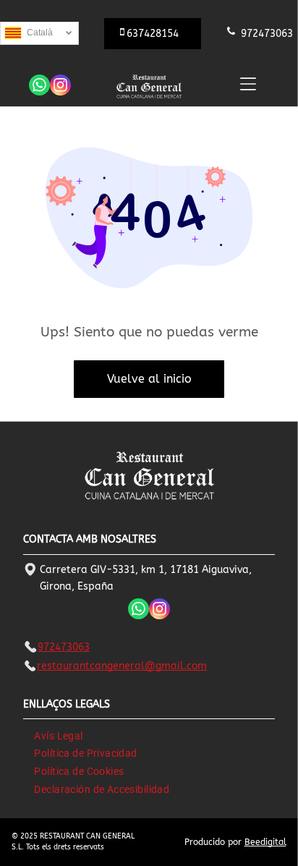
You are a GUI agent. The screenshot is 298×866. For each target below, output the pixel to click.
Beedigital (265, 842)
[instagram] (60, 87)
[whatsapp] (39, 87)
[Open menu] (248, 84)
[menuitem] (58, 735)
